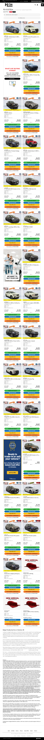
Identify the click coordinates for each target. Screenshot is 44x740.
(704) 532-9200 (25, 650)
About (31, 730)
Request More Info (12, 52)
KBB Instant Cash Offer (12, 50)
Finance (21, 730)
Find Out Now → (12, 78)
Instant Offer (26, 730)
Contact (35, 730)
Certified (12, 730)
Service (17, 730)
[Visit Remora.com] (38, 738)
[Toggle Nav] (42, 4)
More (12, 46)
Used (9, 730)
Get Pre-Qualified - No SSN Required (31, 477)
